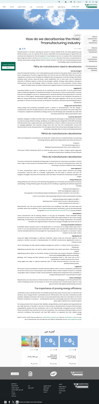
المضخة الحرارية (62, 390)
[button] (70, 2)
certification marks (70, 317)
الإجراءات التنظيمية (47, 386)
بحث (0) (8, 67)
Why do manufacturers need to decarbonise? (92, 40)
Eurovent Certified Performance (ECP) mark (57, 210)
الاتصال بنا (13, 394)
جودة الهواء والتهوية (62, 386)
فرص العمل (13, 396)
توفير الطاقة (45, 390)
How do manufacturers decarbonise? (92, 59)
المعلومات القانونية (15, 387)
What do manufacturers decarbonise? (92, 50)
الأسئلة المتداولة (14, 385)
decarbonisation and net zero (47, 58)
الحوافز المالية (46, 388)
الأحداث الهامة (30, 388)
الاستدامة (45, 392)
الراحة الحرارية (62, 388)
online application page (74, 319)
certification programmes (51, 317)
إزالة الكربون (77, 35)
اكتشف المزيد (15, 373)
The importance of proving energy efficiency (91, 68)
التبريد (60, 392)
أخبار (29, 386)
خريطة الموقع (14, 383)
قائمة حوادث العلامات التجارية (17, 389)
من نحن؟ (13, 391)
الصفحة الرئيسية (90, 11)
